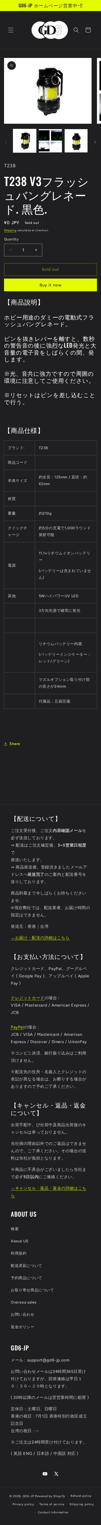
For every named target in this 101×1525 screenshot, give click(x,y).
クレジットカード (27, 997)
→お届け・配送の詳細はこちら (40, 937)
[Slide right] (95, 142)
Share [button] (14, 744)
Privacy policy (23, 1504)
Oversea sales (24, 1302)
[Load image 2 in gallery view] (50, 140)
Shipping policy (81, 1504)
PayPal (17, 1027)
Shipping (10, 230)
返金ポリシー (22, 1327)
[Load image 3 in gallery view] (76, 140)
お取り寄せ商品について (32, 1290)
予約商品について (26, 1278)
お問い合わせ (22, 1314)
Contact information (53, 1512)
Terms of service (51, 1504)
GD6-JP (28, 1496)
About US (20, 1241)
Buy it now (51, 285)
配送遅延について (26, 1265)
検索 (15, 1229)
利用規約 (18, 1253)
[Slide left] (6, 142)
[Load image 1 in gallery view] (24, 140)
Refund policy (81, 1496)
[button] (11, 30)
